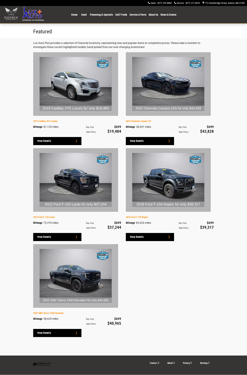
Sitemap (204, 363)
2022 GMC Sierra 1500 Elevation (48, 313)
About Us (153, 14)
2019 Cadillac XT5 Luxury (45, 121)
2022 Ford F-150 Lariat (44, 217)
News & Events (168, 14)
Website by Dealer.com (42, 364)
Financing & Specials (101, 14)
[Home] (11, 14)
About (170, 363)
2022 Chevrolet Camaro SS (138, 121)
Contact (153, 363)
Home (74, 14)
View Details (44, 140)
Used (84, 14)
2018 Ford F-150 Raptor (137, 217)
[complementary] (235, 363)
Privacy (186, 363)
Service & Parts (137, 14)
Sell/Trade (121, 14)
